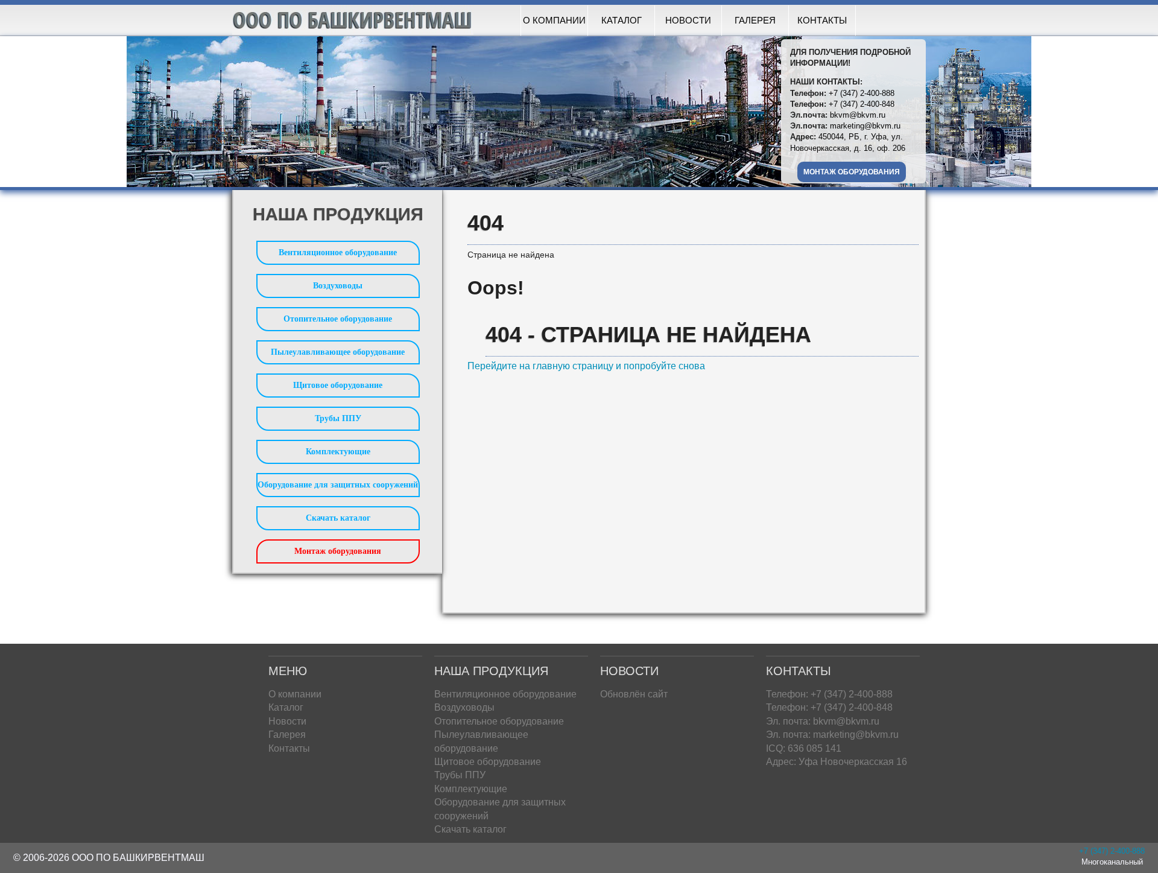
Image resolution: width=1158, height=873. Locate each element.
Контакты (822, 20)
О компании (554, 20)
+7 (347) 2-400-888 (861, 93)
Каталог (621, 20)
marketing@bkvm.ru (865, 125)
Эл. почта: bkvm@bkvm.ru (822, 721)
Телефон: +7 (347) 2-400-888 (829, 694)
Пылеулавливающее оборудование (338, 352)
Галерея (755, 20)
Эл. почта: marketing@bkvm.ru (832, 734)
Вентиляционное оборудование (338, 252)
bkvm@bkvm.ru (857, 114)
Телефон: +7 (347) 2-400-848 (829, 707)
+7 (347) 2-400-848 (861, 104)
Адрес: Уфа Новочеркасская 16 (836, 762)
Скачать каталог (338, 517)
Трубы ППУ (338, 418)
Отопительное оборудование (337, 318)
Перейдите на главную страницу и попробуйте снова (586, 366)
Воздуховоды (337, 285)
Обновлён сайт (634, 694)
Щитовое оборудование (337, 385)
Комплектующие (338, 451)
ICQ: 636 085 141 (803, 748)
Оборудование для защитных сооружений (338, 484)
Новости (688, 20)
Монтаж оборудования (851, 172)
